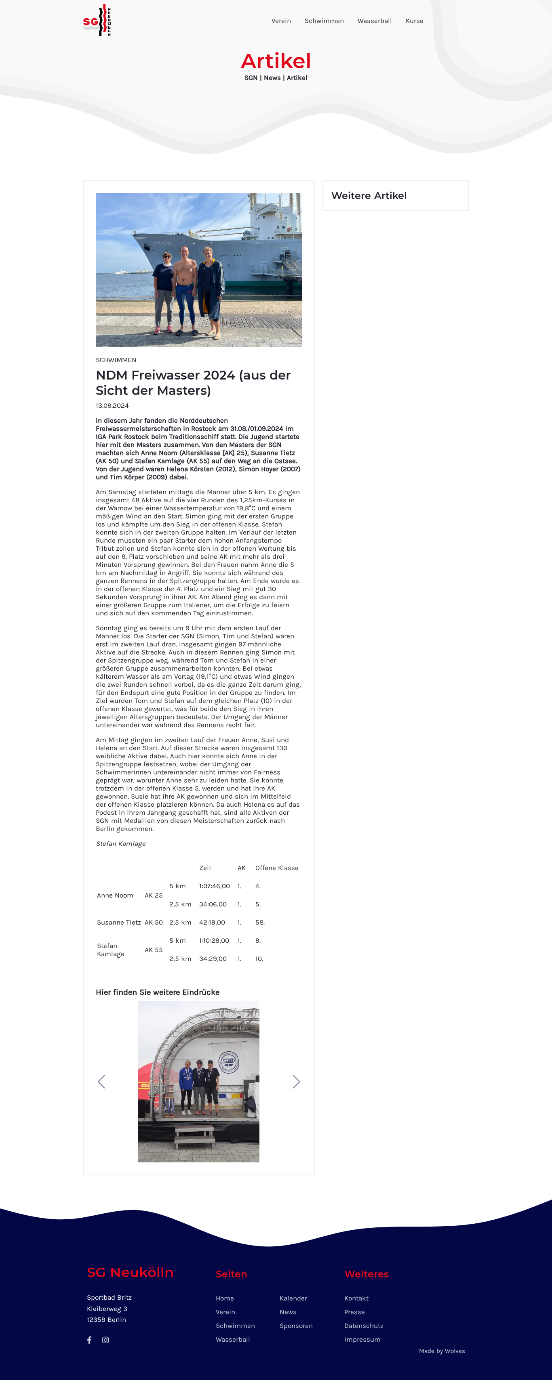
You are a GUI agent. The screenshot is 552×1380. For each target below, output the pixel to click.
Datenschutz (363, 1325)
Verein (281, 21)
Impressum (362, 1339)
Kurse (414, 21)
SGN (251, 77)
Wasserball (375, 21)
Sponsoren (296, 1325)
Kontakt (356, 1298)
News (273, 77)
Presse (354, 1312)
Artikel (297, 77)
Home (225, 1298)
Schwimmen (324, 21)
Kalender (293, 1298)
